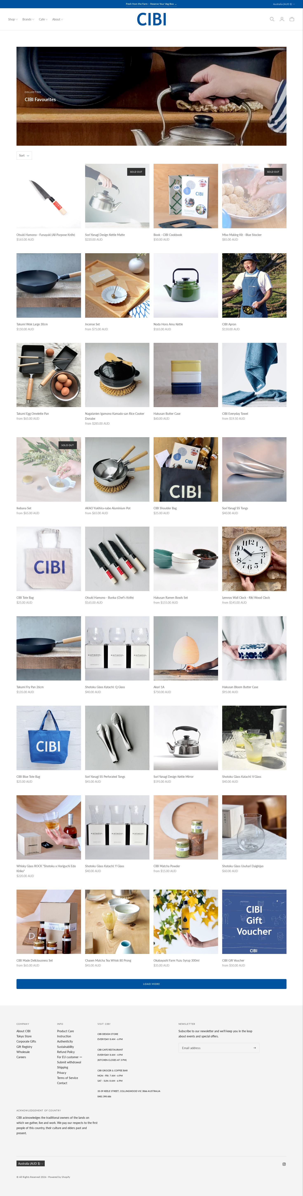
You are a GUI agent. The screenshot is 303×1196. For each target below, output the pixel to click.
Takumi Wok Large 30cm (32, 324)
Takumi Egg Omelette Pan (32, 413)
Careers (21, 1057)
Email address (190, 1043)
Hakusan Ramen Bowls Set (171, 597)
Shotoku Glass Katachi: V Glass (241, 776)
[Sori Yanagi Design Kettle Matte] (117, 196)
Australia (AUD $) (282, 4)
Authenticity (65, 1041)
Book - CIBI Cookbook (168, 235)
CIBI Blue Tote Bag (28, 776)
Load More (151, 983)
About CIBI (23, 1031)
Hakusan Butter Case (167, 413)
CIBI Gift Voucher (233, 960)
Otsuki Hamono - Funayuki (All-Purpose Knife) (45, 235)
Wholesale (23, 1052)
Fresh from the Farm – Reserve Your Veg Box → (151, 3)
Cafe (42, 19)
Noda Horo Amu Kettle (168, 324)
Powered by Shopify (59, 1176)
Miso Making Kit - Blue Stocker (242, 235)
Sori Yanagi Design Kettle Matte (105, 235)
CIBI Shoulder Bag (165, 508)
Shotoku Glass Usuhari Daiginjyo (242, 866)
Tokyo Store (24, 1036)
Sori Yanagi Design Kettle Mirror (174, 776)
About (56, 19)
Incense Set (92, 324)
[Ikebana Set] (48, 469)
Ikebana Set (23, 508)
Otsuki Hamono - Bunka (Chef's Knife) (109, 597)
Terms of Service (67, 1078)
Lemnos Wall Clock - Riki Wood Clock (246, 597)
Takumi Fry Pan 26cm (30, 687)
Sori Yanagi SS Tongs (235, 508)
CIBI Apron (229, 324)
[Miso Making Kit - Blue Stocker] (254, 196)
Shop (11, 19)
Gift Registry (24, 1046)
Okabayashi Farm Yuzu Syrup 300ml (176, 960)
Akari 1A (159, 687)
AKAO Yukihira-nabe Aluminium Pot (107, 508)
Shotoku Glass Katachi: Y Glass (104, 866)
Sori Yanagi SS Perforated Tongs (105, 776)
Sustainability (65, 1046)
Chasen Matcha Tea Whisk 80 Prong (108, 960)
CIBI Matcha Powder (167, 866)
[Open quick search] (272, 19)
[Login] (282, 19)
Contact (62, 1083)
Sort (22, 155)
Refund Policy (66, 1052)
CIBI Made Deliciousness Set (34, 960)
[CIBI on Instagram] (284, 1164)
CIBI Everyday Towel (235, 413)
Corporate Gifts (26, 1041)
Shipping (62, 1067)
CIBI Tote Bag (25, 597)
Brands (26, 19)
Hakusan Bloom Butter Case (240, 687)
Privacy (61, 1072)
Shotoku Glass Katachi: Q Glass (105, 687)
